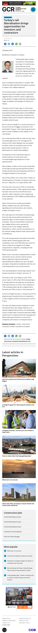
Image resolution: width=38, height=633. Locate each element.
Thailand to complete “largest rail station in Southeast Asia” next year (20, 562)
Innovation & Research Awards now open (19, 556)
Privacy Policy (24, 620)
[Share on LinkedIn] (12, 44)
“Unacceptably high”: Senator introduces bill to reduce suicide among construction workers (20, 577)
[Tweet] (9, 44)
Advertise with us (25, 618)
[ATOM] (10, 630)
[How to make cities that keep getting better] (19, 445)
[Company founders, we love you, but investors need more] (19, 419)
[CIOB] (27, 630)
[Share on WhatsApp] (16, 44)
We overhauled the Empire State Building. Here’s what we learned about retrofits (20, 569)
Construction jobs (13, 512)
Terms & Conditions (9, 620)
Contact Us (6, 623)
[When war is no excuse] (19, 468)
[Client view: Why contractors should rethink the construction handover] (19, 492)
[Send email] (20, 44)
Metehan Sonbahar (8, 324)
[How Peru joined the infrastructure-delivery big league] (19, 368)
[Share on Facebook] (5, 44)
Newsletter (6, 618)
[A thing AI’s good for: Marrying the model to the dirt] (19, 393)
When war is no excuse (14, 551)
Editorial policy (24, 623)
